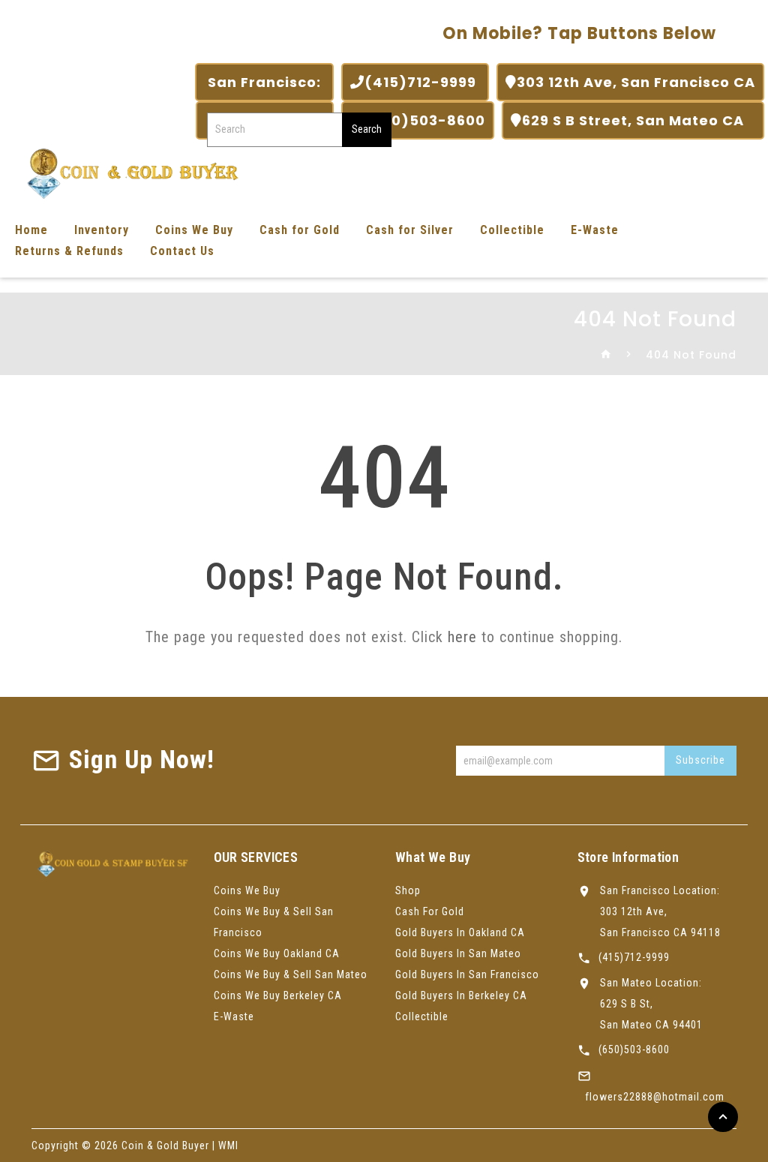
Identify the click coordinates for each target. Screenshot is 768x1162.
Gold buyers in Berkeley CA (461, 995)
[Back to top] (723, 1117)
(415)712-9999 (422, 82)
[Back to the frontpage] (606, 354)
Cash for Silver (410, 230)
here (462, 637)
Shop (408, 890)
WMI (228, 1145)
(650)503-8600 (424, 120)
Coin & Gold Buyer (165, 1145)
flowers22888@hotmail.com (654, 1097)
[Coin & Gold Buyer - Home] (127, 172)
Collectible (512, 230)
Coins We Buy (194, 230)
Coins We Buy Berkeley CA (278, 995)
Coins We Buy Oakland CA (277, 953)
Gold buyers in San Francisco (467, 974)
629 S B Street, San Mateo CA (638, 120)
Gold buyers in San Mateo (458, 953)
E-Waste (595, 230)
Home (31, 230)
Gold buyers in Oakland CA (460, 932)
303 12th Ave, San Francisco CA (636, 82)
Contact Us (182, 251)
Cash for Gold (300, 230)
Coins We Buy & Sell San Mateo (291, 974)
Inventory (101, 230)
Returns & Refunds (69, 251)
